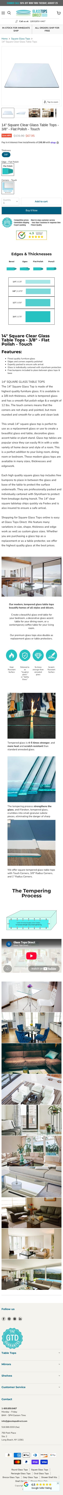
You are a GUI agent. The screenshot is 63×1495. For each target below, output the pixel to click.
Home (5, 38)
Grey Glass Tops (30, 1477)
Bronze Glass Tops (11, 1477)
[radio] (6, 155)
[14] (8, 113)
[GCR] (26, 1484)
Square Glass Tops (20, 38)
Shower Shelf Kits (49, 1477)
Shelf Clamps (21, 1481)
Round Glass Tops (19, 1469)
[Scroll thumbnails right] (58, 113)
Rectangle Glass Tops (21, 1473)
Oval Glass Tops (41, 1473)
